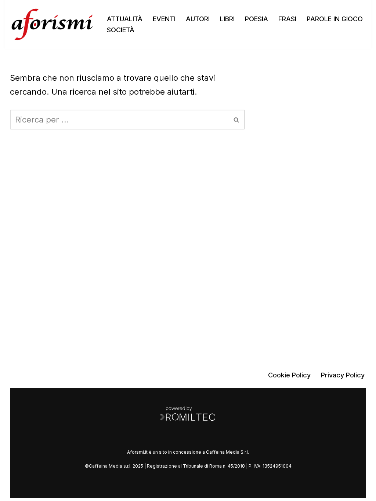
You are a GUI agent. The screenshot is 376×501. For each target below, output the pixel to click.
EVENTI (164, 19)
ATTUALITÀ (124, 19)
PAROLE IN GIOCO (335, 19)
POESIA (256, 19)
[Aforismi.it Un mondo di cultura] (52, 24)
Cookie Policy (289, 375)
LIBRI (227, 19)
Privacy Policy (343, 375)
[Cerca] (236, 119)
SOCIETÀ (120, 30)
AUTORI (198, 19)
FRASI (287, 19)
